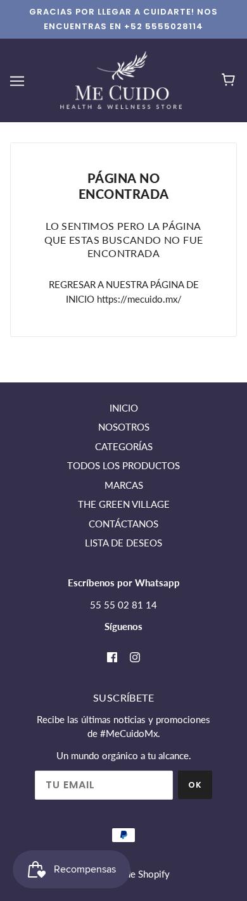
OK (195, 785)
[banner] (121, 79)
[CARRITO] (230, 80)
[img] (112, 656)
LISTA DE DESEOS (123, 542)
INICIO (124, 407)
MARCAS (123, 485)
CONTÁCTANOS (123, 523)
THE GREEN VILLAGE (124, 504)
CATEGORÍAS (124, 446)
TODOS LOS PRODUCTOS (123, 465)
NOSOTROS (123, 426)
